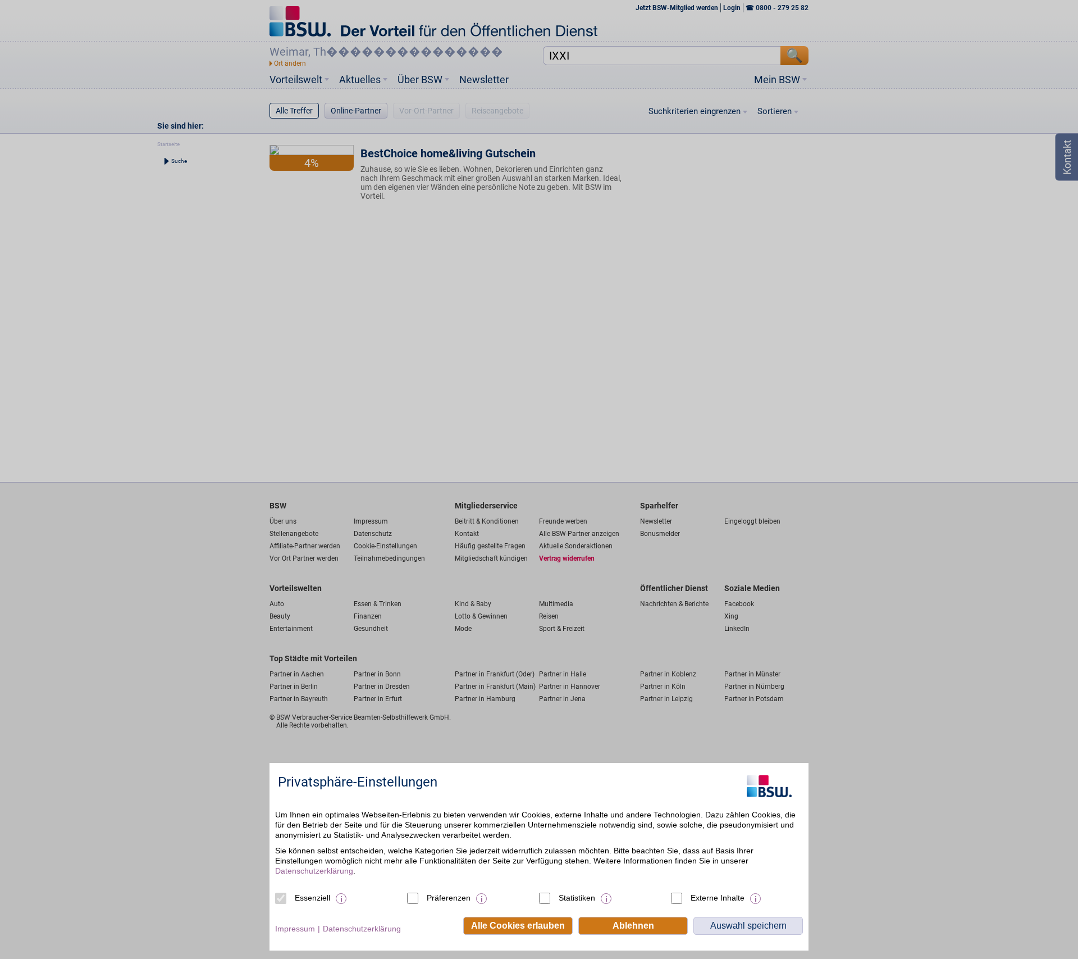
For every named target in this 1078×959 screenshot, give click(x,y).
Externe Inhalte (717, 897)
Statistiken (577, 897)
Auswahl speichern (748, 925)
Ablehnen (633, 925)
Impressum (295, 928)
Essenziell (312, 897)
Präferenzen (449, 897)
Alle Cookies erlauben (518, 925)
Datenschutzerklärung (314, 870)
